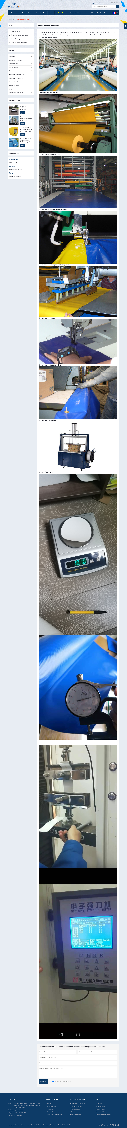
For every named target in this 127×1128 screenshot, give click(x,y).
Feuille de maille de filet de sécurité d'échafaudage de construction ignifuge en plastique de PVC (26, 140)
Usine (60, 13)
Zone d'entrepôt (16, 39)
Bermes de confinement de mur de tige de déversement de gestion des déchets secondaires (26, 107)
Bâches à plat (100, 1112)
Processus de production (19, 42)
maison (13, 13)
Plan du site (50, 1112)
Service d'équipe (51, 1106)
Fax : (9, 1115)
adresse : (10, 1103)
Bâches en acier (100, 1109)
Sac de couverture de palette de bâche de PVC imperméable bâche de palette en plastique (26, 129)
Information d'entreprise (78, 1103)
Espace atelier (16, 31)
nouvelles (39, 13)
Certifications (50, 1109)
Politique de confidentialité (54, 1114)
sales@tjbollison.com (100, 3)
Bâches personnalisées (16, 92)
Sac (10, 71)
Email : (10, 1110)
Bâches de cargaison (15, 60)
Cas (51, 13)
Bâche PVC (12, 56)
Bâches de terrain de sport (17, 74)
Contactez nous (75, 13)
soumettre (43, 1081)
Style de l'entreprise (77, 1106)
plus (22, 113)
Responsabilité (75, 1109)
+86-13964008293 (114, 3)
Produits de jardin (14, 67)
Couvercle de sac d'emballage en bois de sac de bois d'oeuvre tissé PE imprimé (26, 118)
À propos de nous (97, 13)
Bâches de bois (100, 1106)
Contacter (13, 1100)
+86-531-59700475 (15, 176)
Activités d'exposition (77, 1112)
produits (24, 13)
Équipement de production (19, 35)
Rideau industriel (14, 85)
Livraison (49, 1103)
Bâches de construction (16, 78)
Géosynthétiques (14, 63)
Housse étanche (14, 82)
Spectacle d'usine (76, 1114)
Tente (10, 89)
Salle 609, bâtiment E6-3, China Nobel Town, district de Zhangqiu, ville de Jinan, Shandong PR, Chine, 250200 (27, 1105)
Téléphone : (11, 1113)
